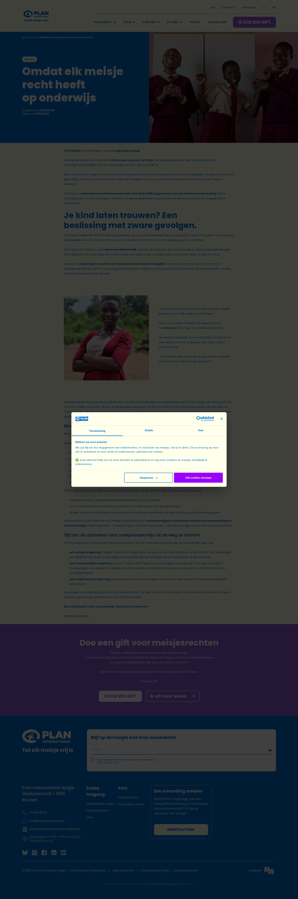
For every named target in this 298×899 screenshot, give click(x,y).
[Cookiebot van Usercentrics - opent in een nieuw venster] (199, 418)
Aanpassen (146, 477)
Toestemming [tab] (97, 430)
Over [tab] (201, 430)
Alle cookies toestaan (198, 477)
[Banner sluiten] (221, 419)
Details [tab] (149, 430)
